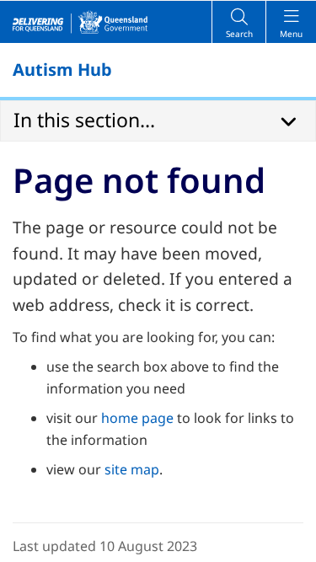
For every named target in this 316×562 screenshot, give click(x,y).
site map (131, 469)
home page (137, 418)
